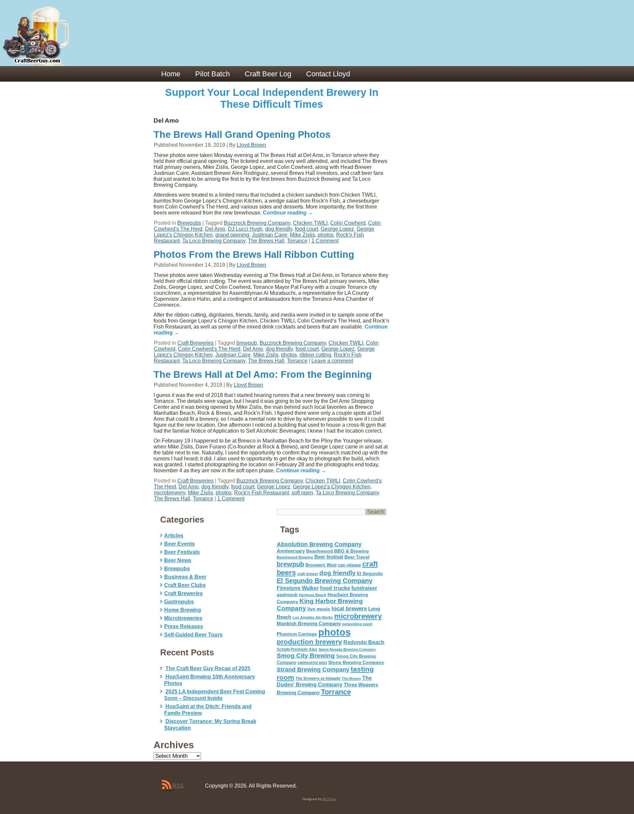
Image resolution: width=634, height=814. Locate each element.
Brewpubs (189, 223)
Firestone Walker (298, 588)
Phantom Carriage (297, 634)
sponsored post (312, 662)
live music (318, 608)
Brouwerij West (320, 564)
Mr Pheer (329, 799)
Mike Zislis (302, 235)
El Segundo (370, 573)
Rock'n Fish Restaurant (261, 492)
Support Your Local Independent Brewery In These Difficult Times (271, 98)
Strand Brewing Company (313, 669)
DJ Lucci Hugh (245, 229)
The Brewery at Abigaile (318, 678)
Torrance (297, 241)
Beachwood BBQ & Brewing (337, 551)
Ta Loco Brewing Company (213, 241)
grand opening (232, 235)
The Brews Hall (266, 241)
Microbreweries (183, 618)
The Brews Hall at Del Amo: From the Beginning (263, 374)
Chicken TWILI (310, 223)
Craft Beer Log (268, 74)
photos (326, 235)
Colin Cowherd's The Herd (209, 349)
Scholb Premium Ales (297, 649)
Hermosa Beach (312, 595)
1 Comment (324, 241)
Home (170, 74)
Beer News (177, 560)
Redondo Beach (363, 642)
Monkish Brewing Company (309, 623)
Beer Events (179, 544)
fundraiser (364, 588)
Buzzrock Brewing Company (257, 223)
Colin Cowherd (348, 223)
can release (349, 564)
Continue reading (288, 212)
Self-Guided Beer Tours (193, 635)
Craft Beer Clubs (185, 585)
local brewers (349, 608)
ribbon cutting (315, 355)
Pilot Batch (212, 74)
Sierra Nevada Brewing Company (347, 649)
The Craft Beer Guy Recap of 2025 (207, 668)
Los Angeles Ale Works (313, 617)
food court (306, 229)
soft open (302, 492)
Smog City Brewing (306, 655)
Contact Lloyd (328, 74)
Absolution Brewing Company (319, 544)
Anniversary (291, 551)
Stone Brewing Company (356, 662)
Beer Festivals (182, 552)
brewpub (246, 343)
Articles (173, 535)
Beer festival (328, 557)
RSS (178, 786)
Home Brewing (182, 610)
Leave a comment (332, 361)
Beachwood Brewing (295, 557)
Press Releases (183, 626)
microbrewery (169, 492)
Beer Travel (357, 557)
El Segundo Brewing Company (324, 580)
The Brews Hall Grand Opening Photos (242, 134)
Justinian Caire (269, 235)
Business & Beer (185, 577)
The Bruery (351, 678)
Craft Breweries (195, 343)
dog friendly (278, 229)
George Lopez (337, 229)
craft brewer (307, 574)
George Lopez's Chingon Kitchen (331, 486)
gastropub (287, 594)
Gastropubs (179, 601)
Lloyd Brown (251, 145)
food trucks (335, 588)
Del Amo (215, 229)
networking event (357, 624)
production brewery (309, 642)
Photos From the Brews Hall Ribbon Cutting (254, 254)
